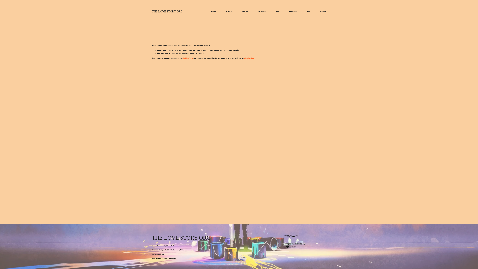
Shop (277, 11)
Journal (245, 11)
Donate (323, 11)
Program (262, 11)
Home (213, 11)
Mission (229, 11)
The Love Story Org (167, 11)
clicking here (187, 58)
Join (308, 11)
